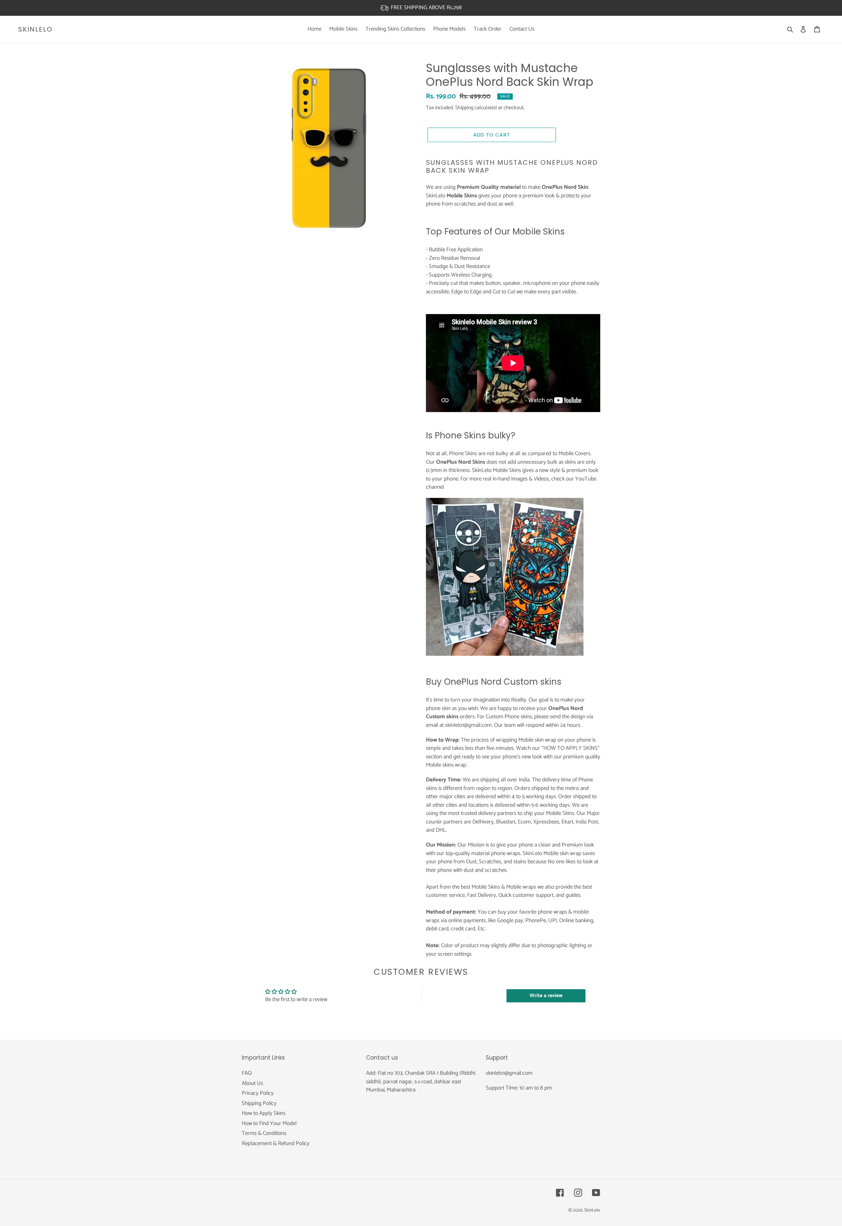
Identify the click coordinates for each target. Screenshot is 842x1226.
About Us (252, 1083)
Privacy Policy (258, 1093)
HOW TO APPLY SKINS (570, 748)
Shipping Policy (259, 1103)
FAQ (247, 1073)
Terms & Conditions (264, 1133)
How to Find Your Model (269, 1123)
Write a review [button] (546, 995)
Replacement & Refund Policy (276, 1143)
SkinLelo (35, 29)
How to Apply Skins (263, 1113)
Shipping (464, 107)
